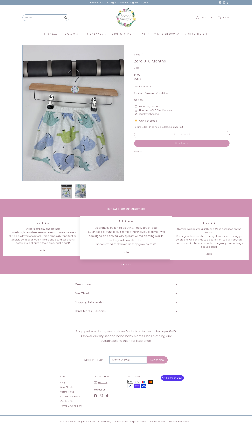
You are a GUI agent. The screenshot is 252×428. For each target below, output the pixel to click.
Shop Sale (50, 34)
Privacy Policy (104, 421)
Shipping (153, 127)
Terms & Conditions (71, 405)
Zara (137, 68)
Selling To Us (67, 391)
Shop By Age (95, 34)
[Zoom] (73, 113)
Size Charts (66, 387)
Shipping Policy (138, 421)
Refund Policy (120, 421)
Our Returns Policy (70, 396)
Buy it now (182, 143)
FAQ (143, 34)
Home (137, 54)
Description (83, 284)
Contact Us (66, 401)
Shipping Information (90, 302)
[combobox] (45, 17)
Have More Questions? (91, 311)
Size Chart (82, 293)
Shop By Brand (122, 34)
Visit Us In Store (196, 34)
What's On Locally (166, 34)
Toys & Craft (72, 34)
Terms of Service (157, 421)
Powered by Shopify (179, 421)
